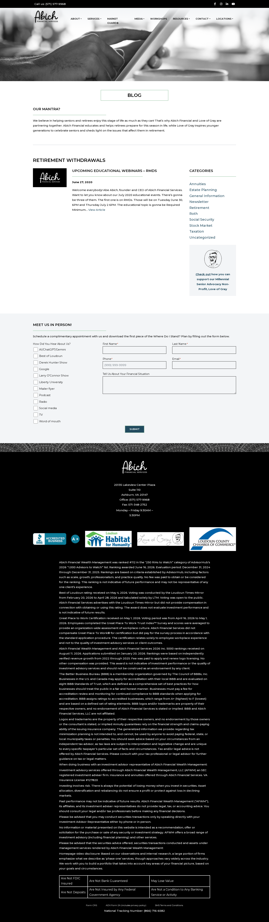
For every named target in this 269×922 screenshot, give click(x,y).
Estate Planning (203, 190)
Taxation (196, 231)
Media (138, 18)
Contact (202, 18)
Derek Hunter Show (53, 362)
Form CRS (91, 905)
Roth (193, 214)
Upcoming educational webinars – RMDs (114, 171)
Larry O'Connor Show (54, 375)
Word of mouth (50, 421)
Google (44, 369)
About (75, 18)
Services (93, 18)
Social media (48, 408)
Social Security (201, 220)
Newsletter (199, 202)
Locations (223, 18)
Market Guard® (113, 20)
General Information (207, 196)
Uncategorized (202, 237)
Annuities (197, 184)
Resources (180, 18)
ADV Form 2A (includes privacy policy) (126, 905)
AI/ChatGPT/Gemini (52, 349)
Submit (135, 429)
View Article (96, 210)
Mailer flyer (47, 388)
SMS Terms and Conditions (169, 905)
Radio (43, 401)
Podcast (45, 395)
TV (41, 414)
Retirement (199, 208)
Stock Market (200, 226)
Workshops (158, 18)
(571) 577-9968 (50, 4)
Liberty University (51, 382)
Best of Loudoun (50, 356)
